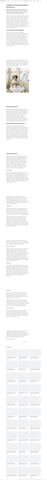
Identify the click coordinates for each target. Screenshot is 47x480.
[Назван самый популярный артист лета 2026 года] (23, 390)
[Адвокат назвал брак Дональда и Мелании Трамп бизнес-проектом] (11, 472)
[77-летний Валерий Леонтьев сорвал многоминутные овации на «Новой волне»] (11, 378)
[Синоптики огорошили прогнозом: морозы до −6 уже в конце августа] (23, 425)
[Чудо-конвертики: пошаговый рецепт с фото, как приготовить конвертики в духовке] (35, 390)
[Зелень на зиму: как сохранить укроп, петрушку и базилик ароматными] (11, 390)
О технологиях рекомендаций (22, 479)
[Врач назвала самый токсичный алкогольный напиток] (35, 472)
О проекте (18, 479)
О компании (4, 479)
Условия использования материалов (38, 479)
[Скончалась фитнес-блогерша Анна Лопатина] (35, 378)
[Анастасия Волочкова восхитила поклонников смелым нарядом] (35, 366)
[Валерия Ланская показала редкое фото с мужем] (23, 366)
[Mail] (1, 1)
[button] (17, 80)
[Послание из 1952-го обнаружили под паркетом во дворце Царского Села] (11, 354)
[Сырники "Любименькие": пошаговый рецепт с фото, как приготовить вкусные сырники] (23, 378)
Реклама (7, 479)
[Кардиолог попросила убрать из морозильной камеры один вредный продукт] (23, 413)
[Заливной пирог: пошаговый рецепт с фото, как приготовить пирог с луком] (11, 401)
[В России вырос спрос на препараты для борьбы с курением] (23, 449)
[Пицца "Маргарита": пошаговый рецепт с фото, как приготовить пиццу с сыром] (11, 449)
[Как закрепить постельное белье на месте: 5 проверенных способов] (11, 425)
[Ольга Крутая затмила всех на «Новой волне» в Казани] (11, 437)
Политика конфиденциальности (29, 479)
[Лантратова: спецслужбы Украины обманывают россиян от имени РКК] (23, 437)
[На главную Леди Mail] (3, 1)
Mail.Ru (1, 479)
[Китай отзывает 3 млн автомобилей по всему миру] (11, 413)
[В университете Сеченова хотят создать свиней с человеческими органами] (35, 425)
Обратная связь (44, 479)
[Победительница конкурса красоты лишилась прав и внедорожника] (35, 413)
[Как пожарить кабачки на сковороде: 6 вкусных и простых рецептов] (11, 366)
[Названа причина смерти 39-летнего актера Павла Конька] (35, 354)
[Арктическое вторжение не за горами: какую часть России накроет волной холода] (35, 437)
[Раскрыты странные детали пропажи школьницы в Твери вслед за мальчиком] (35, 449)
